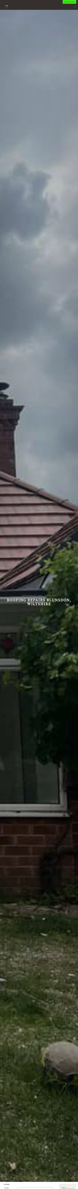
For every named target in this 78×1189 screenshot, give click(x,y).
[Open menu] (74, 7)
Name (64, 1187)
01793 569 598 (69, 2)
